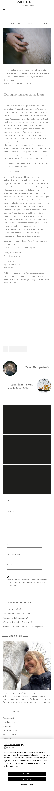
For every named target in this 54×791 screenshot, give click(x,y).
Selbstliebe (33, 24)
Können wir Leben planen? (15, 618)
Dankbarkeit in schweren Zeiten (17, 613)
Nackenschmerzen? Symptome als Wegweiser (23, 626)
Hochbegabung (10, 735)
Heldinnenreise (10, 730)
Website (10, 564)
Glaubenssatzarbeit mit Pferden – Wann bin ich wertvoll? (27, 475)
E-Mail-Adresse (14, 554)
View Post (27, 421)
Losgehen (7, 739)
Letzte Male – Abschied (13, 609)
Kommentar (12, 511)
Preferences (27, 785)
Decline (27, 779)
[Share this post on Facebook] (6, 349)
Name (9, 545)
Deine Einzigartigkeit (27, 366)
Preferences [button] (14, 766)
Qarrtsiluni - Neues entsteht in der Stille (27, 385)
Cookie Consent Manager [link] (13, 745)
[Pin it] (18, 349)
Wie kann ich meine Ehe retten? (17, 622)
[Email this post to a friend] (24, 349)
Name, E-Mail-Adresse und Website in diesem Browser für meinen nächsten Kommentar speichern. (27, 582)
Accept (27, 773)
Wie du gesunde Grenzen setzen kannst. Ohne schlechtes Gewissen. (27, 445)
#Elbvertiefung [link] (10, 180)
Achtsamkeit (17, 24)
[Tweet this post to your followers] (12, 349)
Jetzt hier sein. (27, 415)
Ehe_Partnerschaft (11, 722)
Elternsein (7, 726)
